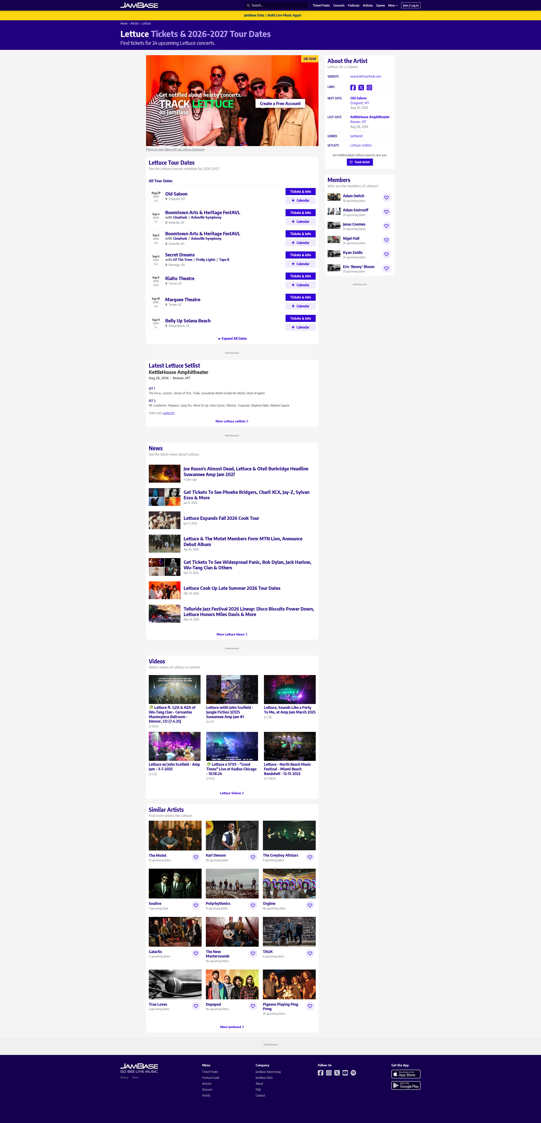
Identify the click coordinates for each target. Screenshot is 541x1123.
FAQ (258, 1089)
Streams (207, 1089)
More (392, 5)
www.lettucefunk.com (365, 76)
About (259, 1083)
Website (333, 76)
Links (331, 87)
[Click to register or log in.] (195, 857)
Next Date (335, 98)
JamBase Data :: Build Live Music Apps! (272, 15)
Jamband (356, 136)
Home (124, 23)
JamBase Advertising (268, 1072)
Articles (207, 1083)
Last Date (335, 117)
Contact (260, 1095)
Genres (332, 136)
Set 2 (152, 401)
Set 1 (152, 388)
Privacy (124, 1077)
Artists (135, 23)
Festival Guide (210, 1077)
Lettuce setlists (361, 145)
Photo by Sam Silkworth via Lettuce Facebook (175, 149)
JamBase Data (264, 1077)
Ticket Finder (210, 1072)
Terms (135, 1077)
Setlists (333, 145)
